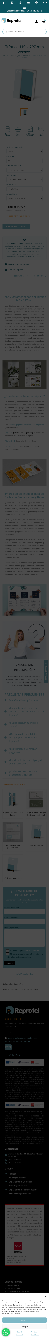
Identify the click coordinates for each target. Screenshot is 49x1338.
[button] (45, 1296)
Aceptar (24, 1320)
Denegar (24, 1326)
